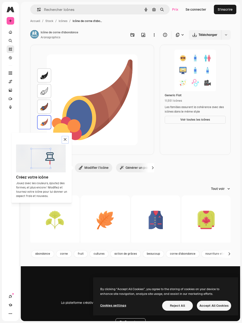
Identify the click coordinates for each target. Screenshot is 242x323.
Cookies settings (113, 305)
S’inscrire (225, 9)
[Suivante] (152, 167)
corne (64, 254)
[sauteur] (206, 219)
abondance (42, 254)
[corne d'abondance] (44, 75)
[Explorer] (10, 57)
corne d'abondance (182, 254)
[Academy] (10, 305)
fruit (81, 254)
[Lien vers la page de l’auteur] (34, 35)
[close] (65, 139)
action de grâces (125, 254)
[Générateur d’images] (10, 90)
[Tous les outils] (10, 73)
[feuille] (105, 219)
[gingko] (54, 219)
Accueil (35, 21)
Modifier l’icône (96, 168)
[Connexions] (10, 296)
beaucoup (153, 254)
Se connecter (196, 9)
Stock (49, 21)
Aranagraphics (50, 37)
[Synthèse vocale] (10, 107)
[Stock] (10, 49)
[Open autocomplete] (36, 9)
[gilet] (155, 219)
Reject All (177, 306)
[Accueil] (10, 32)
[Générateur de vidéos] (10, 98)
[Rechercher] (10, 40)
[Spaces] (10, 81)
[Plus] (10, 313)
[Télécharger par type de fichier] (180, 35)
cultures (99, 254)
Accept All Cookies (214, 306)
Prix (175, 9)
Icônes (63, 21)
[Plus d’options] (154, 34)
